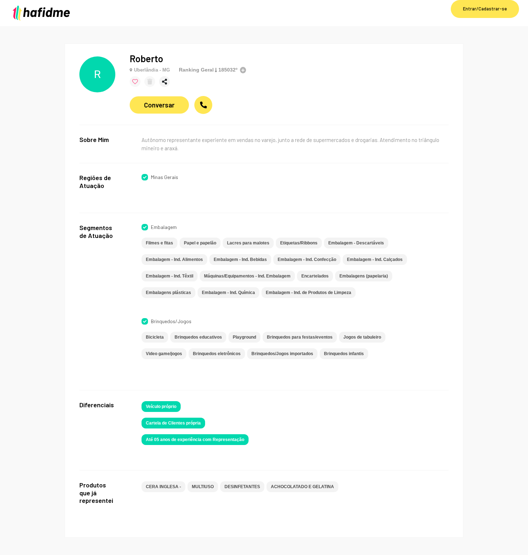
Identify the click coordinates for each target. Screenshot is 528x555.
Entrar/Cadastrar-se (485, 9)
